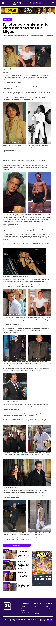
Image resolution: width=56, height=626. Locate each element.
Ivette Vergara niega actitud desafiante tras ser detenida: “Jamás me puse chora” (24, 586)
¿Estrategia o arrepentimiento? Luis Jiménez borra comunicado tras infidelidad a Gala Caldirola (23, 565)
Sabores (23, 606)
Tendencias (37, 611)
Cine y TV (6, 550)
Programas (25, 603)
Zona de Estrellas (23, 609)
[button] (53, 2)
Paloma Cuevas (20, 454)
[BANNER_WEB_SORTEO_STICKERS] (42, 568)
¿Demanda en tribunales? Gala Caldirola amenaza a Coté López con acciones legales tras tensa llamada (24, 576)
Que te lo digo (25, 612)
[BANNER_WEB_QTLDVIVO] (28, 10)
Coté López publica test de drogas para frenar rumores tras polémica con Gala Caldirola (24, 554)
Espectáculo (7, 20)
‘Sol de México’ (13, 75)
